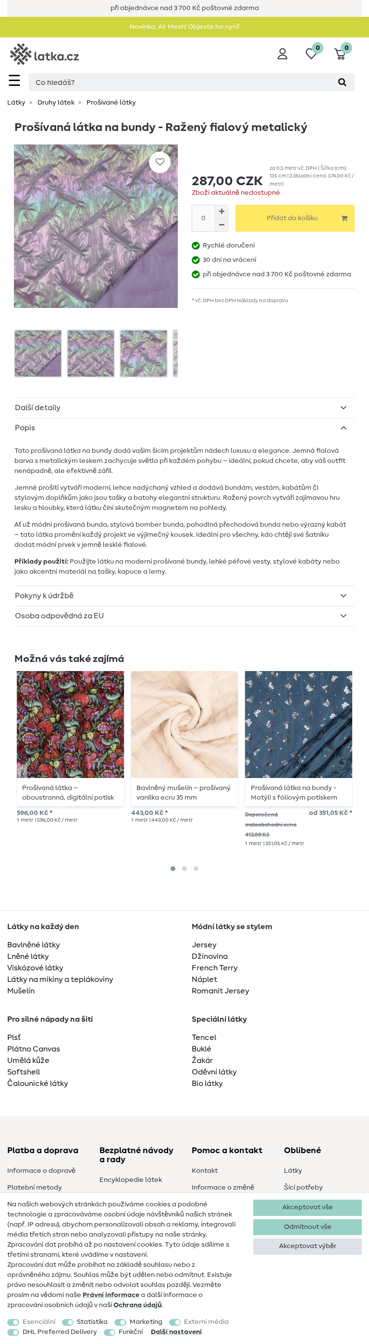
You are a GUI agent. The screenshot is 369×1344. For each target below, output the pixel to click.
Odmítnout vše (308, 1227)
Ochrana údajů (137, 1305)
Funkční (131, 1332)
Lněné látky (28, 956)
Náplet (204, 979)
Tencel (204, 1037)
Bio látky (207, 1083)
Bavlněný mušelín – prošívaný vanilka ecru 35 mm (183, 793)
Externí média (206, 1322)
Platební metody (34, 1187)
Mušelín (21, 991)
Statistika (92, 1322)
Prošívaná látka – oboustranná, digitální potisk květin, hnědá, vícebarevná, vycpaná (68, 793)
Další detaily (38, 408)
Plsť (14, 1037)
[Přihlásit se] (282, 53)
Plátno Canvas (33, 1049)
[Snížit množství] (221, 225)
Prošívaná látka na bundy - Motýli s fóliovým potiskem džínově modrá (294, 793)
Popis (25, 428)
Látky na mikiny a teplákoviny (60, 979)
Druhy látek (55, 102)
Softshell (23, 1072)
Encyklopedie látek (130, 1180)
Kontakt (205, 1170)
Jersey (204, 945)
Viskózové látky (35, 968)
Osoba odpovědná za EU (59, 616)
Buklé (201, 1049)
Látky (16, 102)
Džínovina (210, 956)
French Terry (215, 968)
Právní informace (111, 1295)
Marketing (146, 1322)
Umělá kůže (28, 1060)
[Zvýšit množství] (221, 211)
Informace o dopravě (41, 1170)
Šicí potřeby (303, 1187)
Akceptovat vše (308, 1207)
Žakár (202, 1060)
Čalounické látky (37, 1083)
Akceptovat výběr (307, 1246)
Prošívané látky (110, 102)
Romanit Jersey (220, 991)
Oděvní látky (214, 1072)
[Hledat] (342, 82)
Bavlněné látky (33, 945)
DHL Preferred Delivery (60, 1332)
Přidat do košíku (292, 218)
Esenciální (39, 1322)
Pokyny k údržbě (44, 596)
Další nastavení (176, 1332)
